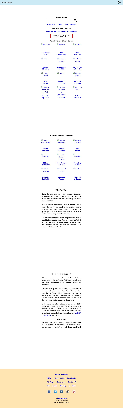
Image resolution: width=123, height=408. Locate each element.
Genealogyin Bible (77, 164)
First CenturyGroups (62, 164)
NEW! (49, 378)
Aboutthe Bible (45, 149)
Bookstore (61, 382)
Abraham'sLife (46, 54)
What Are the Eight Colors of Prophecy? (61, 31)
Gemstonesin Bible (61, 68)
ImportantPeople (61, 178)
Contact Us (72, 382)
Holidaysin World (45, 178)
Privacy (63, 386)
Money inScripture (61, 82)
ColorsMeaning (45, 68)
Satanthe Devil (77, 97)
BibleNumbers (77, 54)
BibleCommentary (61, 54)
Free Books (71, 378)
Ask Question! (70, 24)
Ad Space (72, 386)
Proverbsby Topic (45, 97)
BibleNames (77, 149)
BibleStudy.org (62, 398)
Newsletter (51, 24)
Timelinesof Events (77, 178)
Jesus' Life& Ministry (77, 68)
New (60, 24)
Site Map (50, 382)
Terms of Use (52, 386)
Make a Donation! (61, 374)
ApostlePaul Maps (61, 149)
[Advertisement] (61, 9)
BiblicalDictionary (45, 164)
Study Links (59, 378)
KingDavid (45, 82)
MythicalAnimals (77, 82)
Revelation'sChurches (61, 97)
